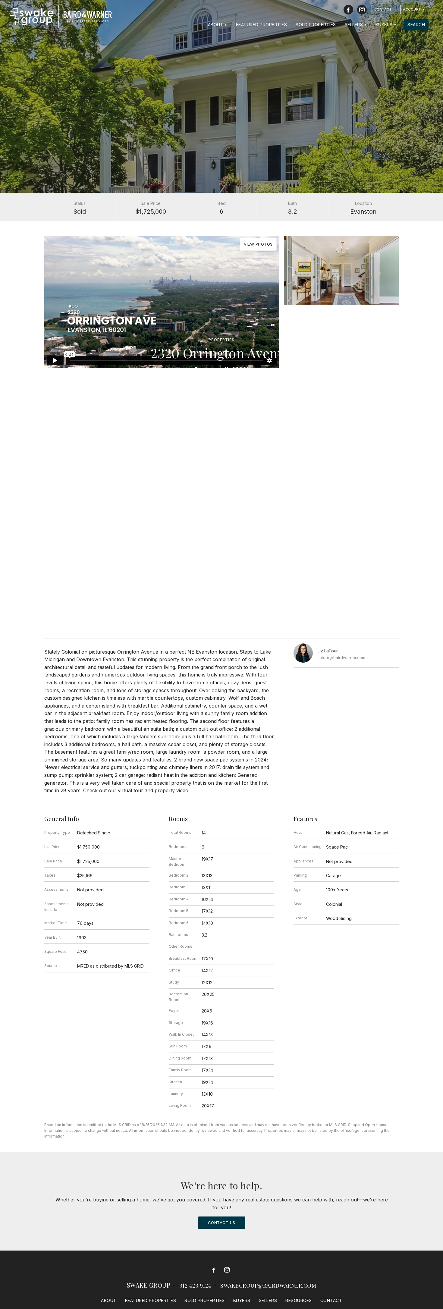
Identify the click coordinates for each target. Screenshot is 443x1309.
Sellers (354, 24)
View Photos (258, 244)
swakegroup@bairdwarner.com (268, 1285)
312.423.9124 (195, 1285)
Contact (383, 9)
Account (412, 9)
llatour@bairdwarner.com (341, 657)
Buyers (384, 24)
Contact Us (221, 1222)
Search (416, 24)
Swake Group (149, 1285)
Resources (298, 1300)
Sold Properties (316, 24)
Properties (221, 339)
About (216, 24)
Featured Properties (261, 24)
